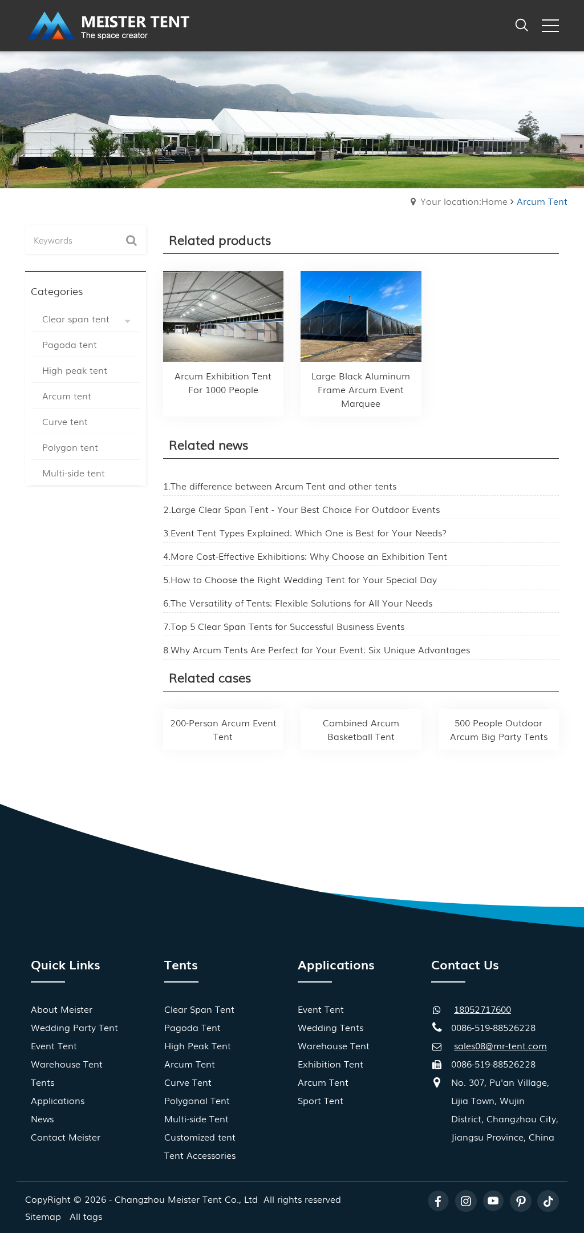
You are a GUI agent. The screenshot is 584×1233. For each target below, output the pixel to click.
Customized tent (200, 1136)
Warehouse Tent (67, 1063)
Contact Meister (65, 1136)
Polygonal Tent (197, 1100)
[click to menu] (550, 26)
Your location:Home (464, 201)
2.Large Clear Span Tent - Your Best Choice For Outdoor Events (301, 509)
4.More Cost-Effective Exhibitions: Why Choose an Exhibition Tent (305, 556)
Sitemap (43, 1216)
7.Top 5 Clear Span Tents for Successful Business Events (283, 626)
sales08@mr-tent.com (500, 1045)
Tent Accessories (200, 1155)
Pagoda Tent (192, 1027)
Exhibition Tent (330, 1063)
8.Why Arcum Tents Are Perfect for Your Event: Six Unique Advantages (316, 649)
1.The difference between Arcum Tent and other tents (279, 485)
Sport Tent (320, 1100)
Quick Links (65, 964)
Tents (42, 1082)
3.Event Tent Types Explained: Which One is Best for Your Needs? (305, 532)
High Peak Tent (197, 1045)
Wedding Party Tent (74, 1027)
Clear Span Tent (199, 1009)
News (42, 1118)
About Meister (61, 1009)
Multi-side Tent (196, 1118)
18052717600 (482, 1009)
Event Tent (54, 1045)
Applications (57, 1100)
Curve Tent (188, 1082)
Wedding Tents (330, 1027)
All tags (86, 1216)
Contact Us (465, 964)
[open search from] (521, 23)
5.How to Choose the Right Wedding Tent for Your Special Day (300, 579)
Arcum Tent (189, 1063)
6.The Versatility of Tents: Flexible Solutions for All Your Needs (297, 602)
